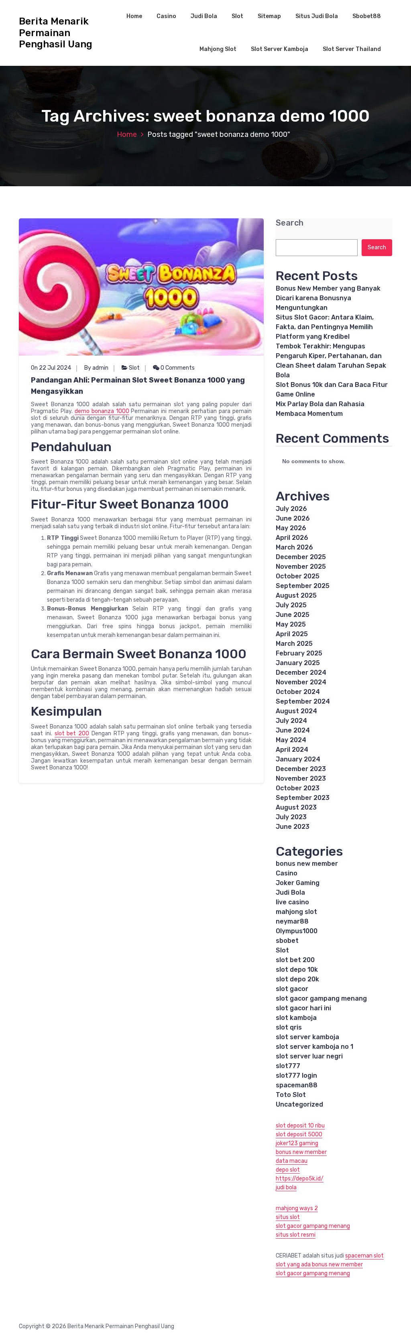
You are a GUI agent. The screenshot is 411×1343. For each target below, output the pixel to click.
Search (289, 223)
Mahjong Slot (217, 49)
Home (134, 16)
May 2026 (291, 528)
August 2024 (296, 711)
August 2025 (296, 595)
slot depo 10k (297, 969)
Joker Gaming (297, 883)
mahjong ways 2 (297, 1208)
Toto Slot (291, 1095)
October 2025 (297, 576)
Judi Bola (204, 16)
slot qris (289, 1027)
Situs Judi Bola (316, 16)
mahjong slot (296, 912)
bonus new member (307, 863)
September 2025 (303, 586)
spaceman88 (296, 1085)
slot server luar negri (309, 1056)
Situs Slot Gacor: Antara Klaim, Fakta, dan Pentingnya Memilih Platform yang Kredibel (325, 326)
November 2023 (301, 778)
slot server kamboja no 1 (314, 1046)
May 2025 (291, 624)
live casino (292, 902)
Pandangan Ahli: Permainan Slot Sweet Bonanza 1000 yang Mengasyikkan (138, 386)
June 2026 (293, 518)
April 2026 (292, 537)
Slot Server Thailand (352, 49)
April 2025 (292, 634)
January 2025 (298, 663)
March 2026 (294, 547)
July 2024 (291, 720)
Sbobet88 (366, 16)
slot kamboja (296, 1017)
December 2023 (301, 769)
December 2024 (301, 672)
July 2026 (291, 509)
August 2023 (296, 807)
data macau (291, 1161)
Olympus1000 (296, 931)
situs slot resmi (295, 1234)
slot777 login (296, 1075)
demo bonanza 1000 (102, 411)
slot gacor (292, 989)
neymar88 (292, 921)
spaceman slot (364, 1255)
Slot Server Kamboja (279, 49)
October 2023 (297, 788)
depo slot (288, 1169)
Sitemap (269, 16)
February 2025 (299, 653)
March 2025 (294, 643)
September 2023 (303, 798)
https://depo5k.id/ (300, 1178)
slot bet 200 (72, 733)
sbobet (287, 940)
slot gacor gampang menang (321, 998)
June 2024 (293, 730)
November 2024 (301, 682)
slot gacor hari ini (303, 1008)
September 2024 (303, 701)
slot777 (288, 1066)
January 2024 (298, 759)
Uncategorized (299, 1104)
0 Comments (177, 367)
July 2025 (291, 605)
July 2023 (291, 817)
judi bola (286, 1187)
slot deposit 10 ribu (300, 1125)
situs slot (288, 1217)
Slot (237, 16)
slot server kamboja (307, 1037)
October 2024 (298, 692)
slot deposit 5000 (299, 1134)
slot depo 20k (297, 979)
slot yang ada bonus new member (319, 1264)
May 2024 (291, 740)
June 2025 (292, 615)
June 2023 (292, 826)
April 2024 (292, 749)
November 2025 (301, 566)
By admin (96, 367)
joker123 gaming (297, 1143)
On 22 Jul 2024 (51, 367)
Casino (166, 16)
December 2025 (301, 557)
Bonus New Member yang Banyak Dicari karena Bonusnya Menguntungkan (328, 298)
